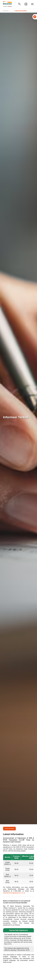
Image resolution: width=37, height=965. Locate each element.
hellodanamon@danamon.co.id (14, 893)
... (11, 10)
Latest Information (21, 10)
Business (5, 10)
